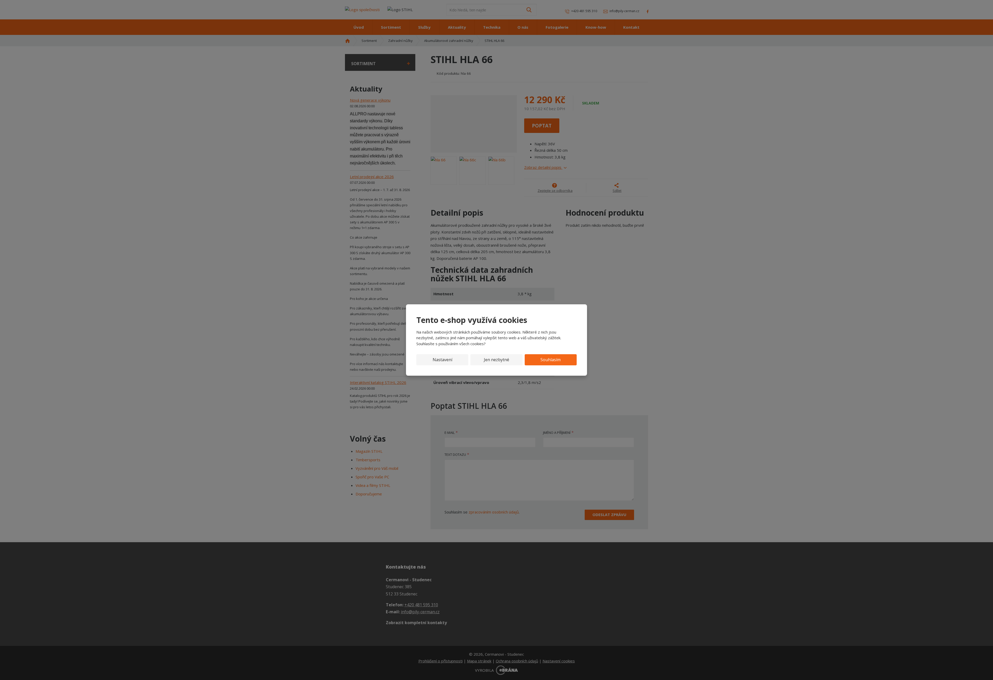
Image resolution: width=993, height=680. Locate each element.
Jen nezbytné (496, 359)
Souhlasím (550, 359)
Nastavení (442, 359)
